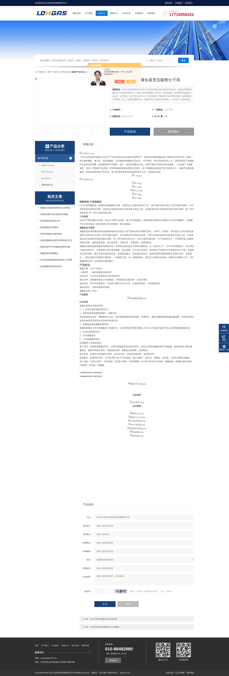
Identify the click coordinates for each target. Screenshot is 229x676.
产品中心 (102, 13)
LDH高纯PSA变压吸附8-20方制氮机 (104, 627)
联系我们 (189, 3)
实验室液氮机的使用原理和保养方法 (56, 240)
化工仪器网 (179, 673)
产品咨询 (130, 131)
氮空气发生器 (47, 172)
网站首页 (77, 13)
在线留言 (178, 3)
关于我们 (89, 13)
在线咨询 (113, 660)
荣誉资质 (85, 645)
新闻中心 (114, 13)
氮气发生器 (66, 72)
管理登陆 (190, 673)
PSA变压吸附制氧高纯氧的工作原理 (56, 260)
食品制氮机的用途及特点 (51, 266)
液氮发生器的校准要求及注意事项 (55, 208)
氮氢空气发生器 (47, 165)
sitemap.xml (125, 673)
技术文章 (127, 13)
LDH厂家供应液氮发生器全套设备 (103, 619)
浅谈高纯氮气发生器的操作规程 (54, 214)
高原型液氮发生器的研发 (51, 234)
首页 (49, 72)
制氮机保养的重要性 (49, 253)
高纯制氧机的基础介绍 (50, 221)
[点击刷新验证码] (120, 591)
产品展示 (55, 645)
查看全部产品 (47, 185)
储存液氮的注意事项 (49, 227)
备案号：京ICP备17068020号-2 (104, 673)
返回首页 (168, 3)
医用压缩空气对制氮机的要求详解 (55, 247)
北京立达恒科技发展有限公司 (54, 3)
